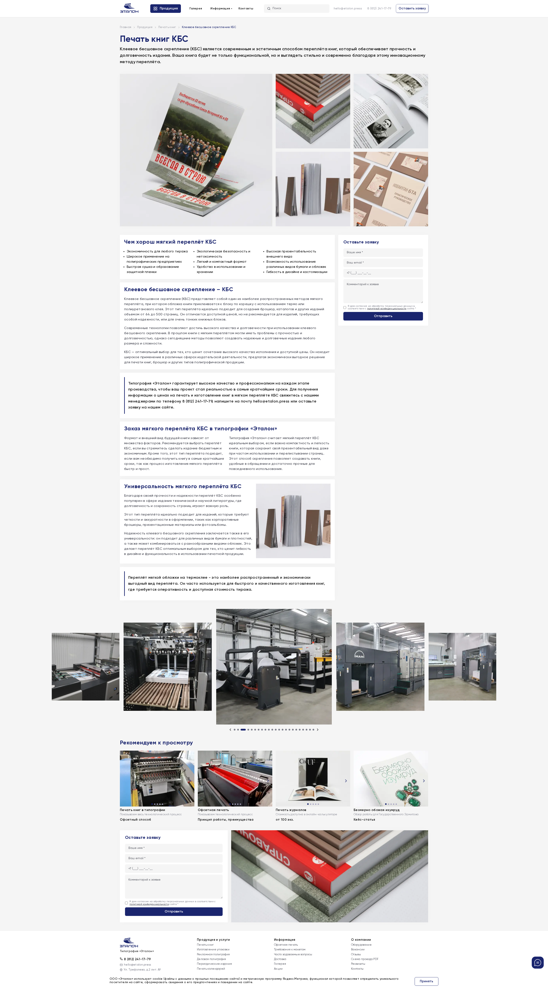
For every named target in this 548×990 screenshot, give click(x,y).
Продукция (144, 27)
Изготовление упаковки (213, 949)
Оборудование (361, 945)
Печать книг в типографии (142, 810)
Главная (125, 27)
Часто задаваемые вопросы (293, 954)
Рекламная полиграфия (213, 954)
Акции (278, 969)
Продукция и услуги (213, 939)
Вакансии (358, 949)
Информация (284, 939)
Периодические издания (214, 964)
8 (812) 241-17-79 (379, 8)
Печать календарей (211, 969)
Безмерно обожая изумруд (377, 810)
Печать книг (167, 27)
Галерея (195, 8)
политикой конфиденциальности (387, 309)
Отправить (383, 316)
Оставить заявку (412, 8)
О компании (361, 939)
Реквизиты (358, 964)
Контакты (245, 8)
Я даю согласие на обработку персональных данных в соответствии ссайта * (382, 307)
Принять (426, 981)
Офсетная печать (213, 810)
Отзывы (356, 954)
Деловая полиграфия (211, 959)
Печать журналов (291, 810)
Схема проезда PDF (364, 959)
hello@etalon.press (348, 8)
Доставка (280, 959)
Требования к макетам (289, 949)
